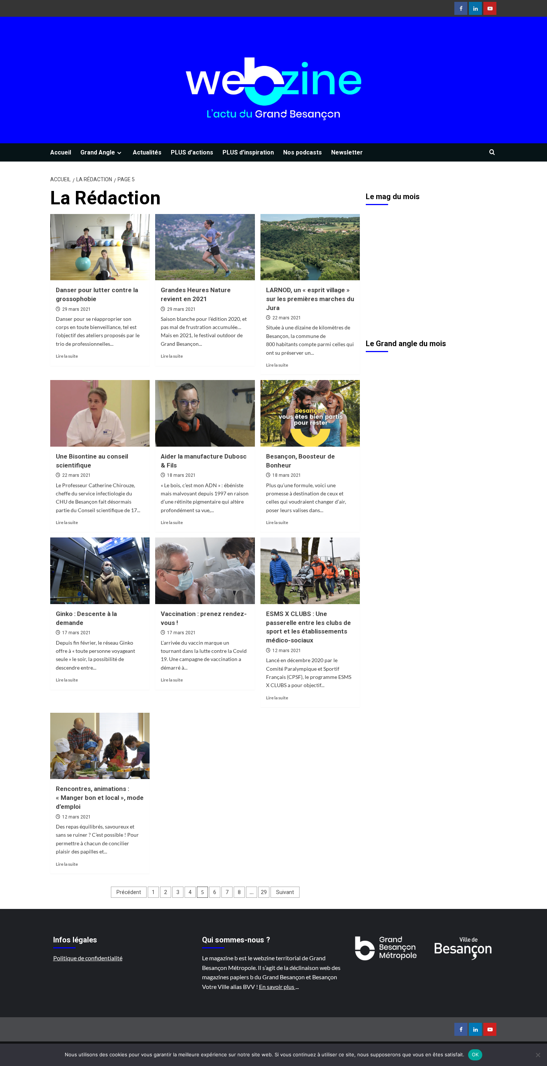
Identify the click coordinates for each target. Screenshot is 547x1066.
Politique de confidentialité (87, 957)
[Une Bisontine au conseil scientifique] (100, 413)
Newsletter (347, 152)
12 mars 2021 (286, 650)
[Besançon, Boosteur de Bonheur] (310, 413)
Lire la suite (67, 356)
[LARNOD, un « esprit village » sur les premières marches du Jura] (310, 247)
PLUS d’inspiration (248, 152)
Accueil (60, 152)
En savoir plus (277, 986)
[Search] (492, 152)
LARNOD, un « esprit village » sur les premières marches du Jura (310, 299)
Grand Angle (97, 152)
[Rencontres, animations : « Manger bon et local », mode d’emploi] (100, 746)
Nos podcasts (302, 152)
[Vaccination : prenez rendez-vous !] (205, 570)
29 (264, 892)
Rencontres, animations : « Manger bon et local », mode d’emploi (100, 797)
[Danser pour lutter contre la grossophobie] (100, 247)
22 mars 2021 (286, 317)
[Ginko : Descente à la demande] (100, 570)
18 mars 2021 (181, 475)
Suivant (285, 892)
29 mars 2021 (76, 309)
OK (475, 1054)
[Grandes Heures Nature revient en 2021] (205, 247)
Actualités (147, 152)
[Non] (537, 1055)
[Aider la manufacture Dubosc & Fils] (205, 413)
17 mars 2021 (76, 632)
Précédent (128, 892)
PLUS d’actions (192, 152)
